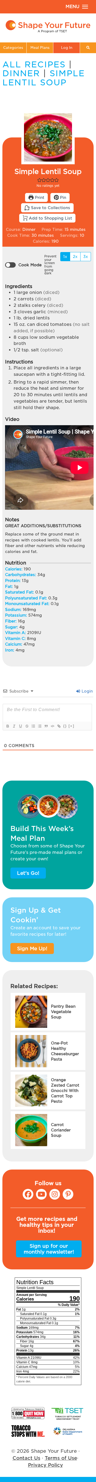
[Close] (87, 716)
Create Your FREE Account (48, 754)
